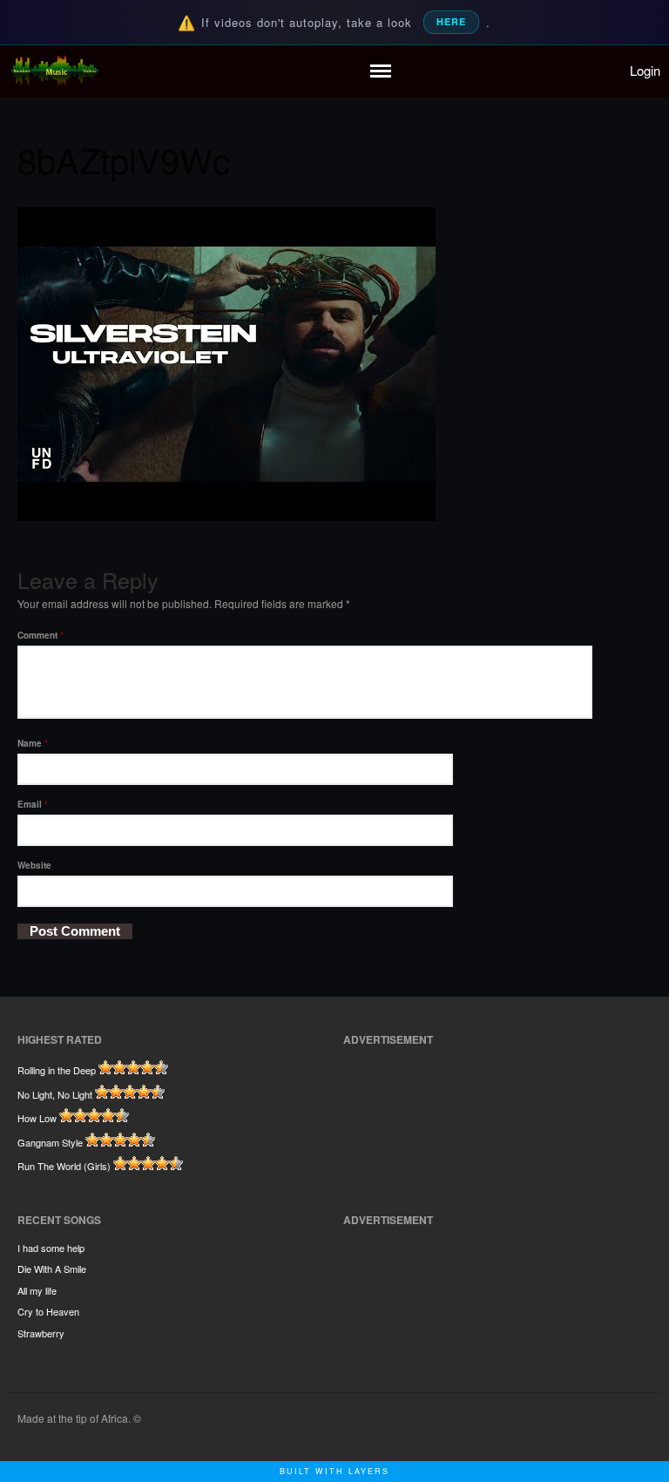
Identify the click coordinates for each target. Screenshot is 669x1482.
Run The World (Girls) (64, 1166)
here (451, 21)
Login (645, 70)
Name (32, 743)
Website (34, 865)
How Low (37, 1118)
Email (32, 804)
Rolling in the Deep (56, 1070)
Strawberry (40, 1333)
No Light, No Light (54, 1094)
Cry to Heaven (48, 1311)
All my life (37, 1290)
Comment (40, 635)
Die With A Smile (51, 1269)
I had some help (50, 1248)
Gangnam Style (50, 1142)
